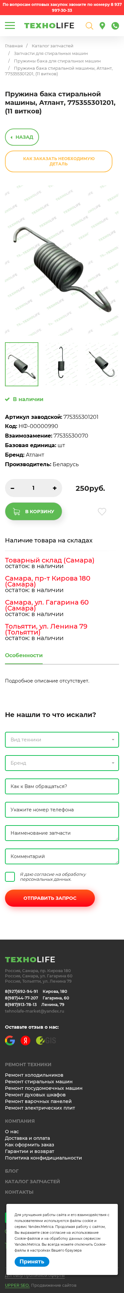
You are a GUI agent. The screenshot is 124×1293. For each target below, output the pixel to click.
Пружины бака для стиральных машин (57, 60)
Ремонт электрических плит (40, 1108)
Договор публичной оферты (35, 1275)
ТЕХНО (49, 25)
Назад (24, 137)
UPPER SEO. (17, 1285)
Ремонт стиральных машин (39, 1082)
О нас (12, 1132)
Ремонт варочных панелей (38, 1101)
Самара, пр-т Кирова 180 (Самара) (47, 581)
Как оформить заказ (29, 1145)
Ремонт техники (28, 1064)
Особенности (24, 655)
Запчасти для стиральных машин (51, 53)
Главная (14, 45)
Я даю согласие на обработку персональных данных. (53, 877)
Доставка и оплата (27, 1138)
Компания (20, 1121)
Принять (32, 1261)
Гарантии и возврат (29, 1151)
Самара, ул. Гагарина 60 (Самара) (47, 605)
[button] (62, 740)
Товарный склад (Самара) (50, 560)
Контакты (19, 1192)
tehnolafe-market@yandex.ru (34, 1011)
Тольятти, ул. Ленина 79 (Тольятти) (46, 629)
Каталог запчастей (52, 45)
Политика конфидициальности (43, 1158)
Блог (12, 1171)
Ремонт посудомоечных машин (44, 1088)
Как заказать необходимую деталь (59, 161)
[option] (61, 260)
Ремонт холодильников (34, 1075)
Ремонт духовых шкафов (35, 1095)
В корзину (39, 512)
